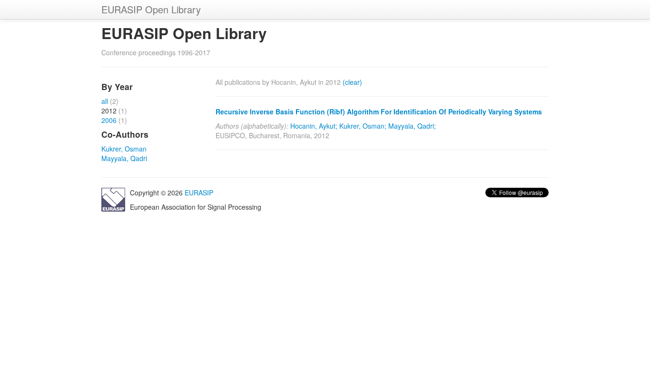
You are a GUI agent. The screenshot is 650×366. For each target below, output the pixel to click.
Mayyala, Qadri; (412, 126)
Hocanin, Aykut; (313, 126)
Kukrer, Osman (124, 148)
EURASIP (199, 192)
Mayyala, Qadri (124, 158)
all (104, 101)
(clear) (352, 82)
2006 (109, 120)
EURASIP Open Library (151, 9)
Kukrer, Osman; (362, 126)
